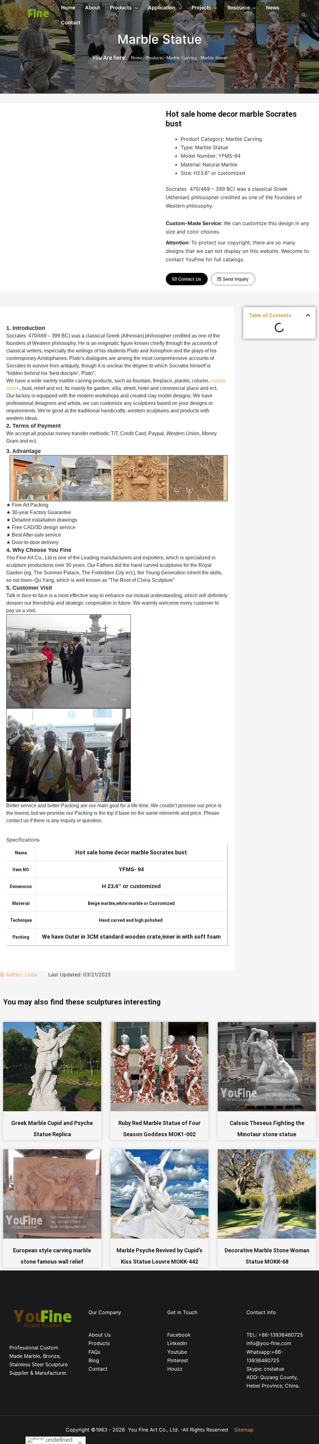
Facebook (179, 1335)
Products (154, 57)
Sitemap (244, 1430)
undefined (58, 1440)
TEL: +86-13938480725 (274, 1335)
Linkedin (177, 1343)
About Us (99, 1335)
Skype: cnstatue (265, 1369)
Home (137, 57)
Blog (93, 1360)
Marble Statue (159, 39)
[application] (135, 7)
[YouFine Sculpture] (28, 14)
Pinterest (177, 1360)
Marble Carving (181, 57)
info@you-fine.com (268, 1343)
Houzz (175, 1369)
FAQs (94, 1352)
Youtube (177, 1352)
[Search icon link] (304, 15)
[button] (187, 279)
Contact (97, 1369)
